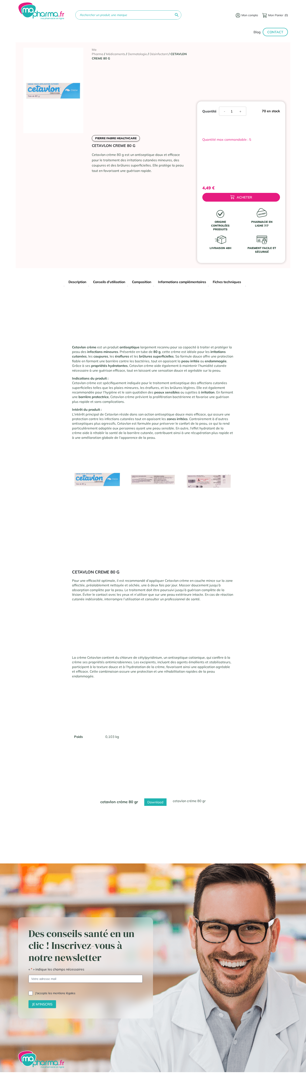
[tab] (77, 282)
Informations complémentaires (182, 282)
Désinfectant (159, 54)
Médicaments (115, 54)
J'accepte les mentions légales (55, 993)
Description (77, 282)
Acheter (244, 197)
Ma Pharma (97, 52)
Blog (257, 32)
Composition (141, 282)
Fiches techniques (227, 282)
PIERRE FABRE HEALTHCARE (116, 138)
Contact (275, 32)
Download (155, 802)
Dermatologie (137, 54)
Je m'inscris (42, 1004)
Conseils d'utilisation (109, 282)
